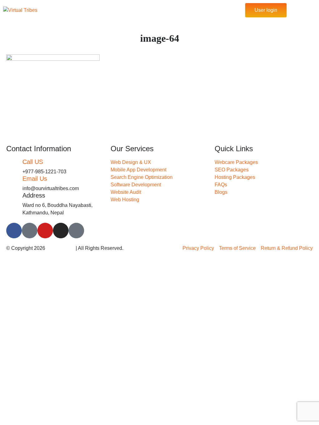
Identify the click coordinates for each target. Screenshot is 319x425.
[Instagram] (61, 230)
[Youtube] (45, 230)
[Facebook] (14, 230)
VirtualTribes (60, 248)
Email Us (34, 178)
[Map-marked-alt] (76, 230)
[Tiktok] (29, 230)
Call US (32, 161)
